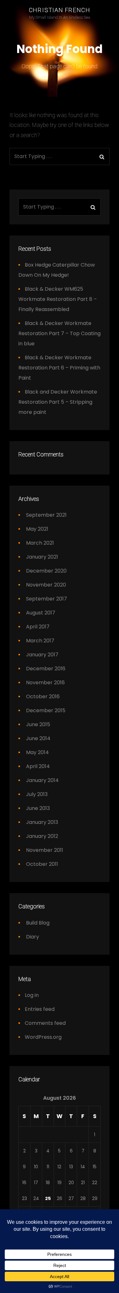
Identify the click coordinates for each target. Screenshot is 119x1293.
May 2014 (37, 752)
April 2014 (38, 766)
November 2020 (46, 584)
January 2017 (42, 654)
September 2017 (46, 598)
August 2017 (40, 612)
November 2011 (44, 850)
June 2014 (38, 738)
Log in (32, 995)
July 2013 (37, 794)
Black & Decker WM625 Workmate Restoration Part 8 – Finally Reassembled (57, 299)
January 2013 (42, 822)
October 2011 (42, 864)
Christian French (59, 10)
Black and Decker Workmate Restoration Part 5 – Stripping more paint (57, 402)
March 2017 (40, 640)
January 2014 (42, 780)
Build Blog (38, 922)
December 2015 (45, 710)
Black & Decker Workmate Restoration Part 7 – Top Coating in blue (59, 333)
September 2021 (46, 515)
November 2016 (45, 682)
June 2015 (38, 724)
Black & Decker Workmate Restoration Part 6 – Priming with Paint (59, 367)
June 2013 (38, 808)
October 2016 (43, 696)
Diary (32, 936)
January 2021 (42, 556)
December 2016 (45, 668)
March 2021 (40, 543)
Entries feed (40, 1009)
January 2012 (42, 836)
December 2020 (46, 570)
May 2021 (37, 529)
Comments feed (45, 1023)
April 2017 (38, 626)
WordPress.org (43, 1037)
